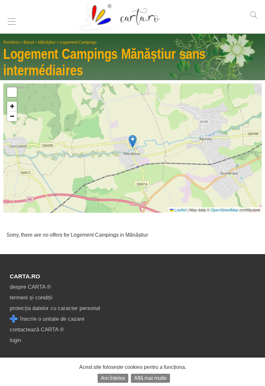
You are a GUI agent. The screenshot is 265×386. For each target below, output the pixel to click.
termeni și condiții (31, 298)
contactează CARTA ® (37, 330)
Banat (29, 42)
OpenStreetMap (224, 209)
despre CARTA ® (30, 287)
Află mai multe (150, 378)
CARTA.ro (25, 276)
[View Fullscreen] (12, 92)
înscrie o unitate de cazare (51, 319)
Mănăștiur (47, 42)
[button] (133, 141)
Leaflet (180, 209)
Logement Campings (78, 42)
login (15, 340)
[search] (253, 18)
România (11, 42)
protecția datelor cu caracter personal (55, 308)
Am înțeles (113, 378)
